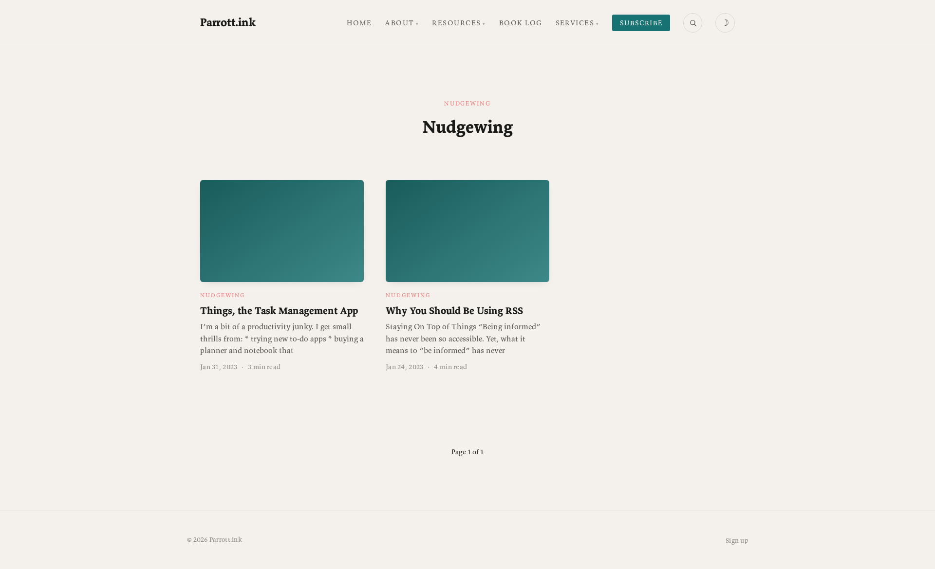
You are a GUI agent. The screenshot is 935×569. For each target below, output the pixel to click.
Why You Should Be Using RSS (454, 310)
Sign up (737, 540)
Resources (456, 22)
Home (359, 22)
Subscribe (641, 22)
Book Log (520, 22)
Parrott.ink (227, 22)
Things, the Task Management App (279, 310)
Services (575, 22)
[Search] (693, 23)
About (399, 22)
